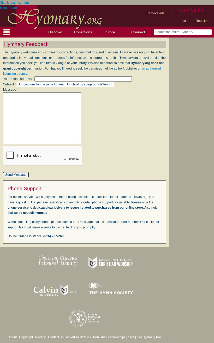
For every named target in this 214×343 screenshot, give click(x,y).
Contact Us (56, 337)
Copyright (26, 337)
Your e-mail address (18, 79)
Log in (185, 21)
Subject (9, 84)
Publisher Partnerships (109, 337)
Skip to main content (14, 2)
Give (131, 337)
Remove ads (155, 13)
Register (202, 21)
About (12, 337)
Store (110, 32)
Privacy (40, 337)
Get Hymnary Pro (149, 337)
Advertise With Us (78, 337)
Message (10, 89)
